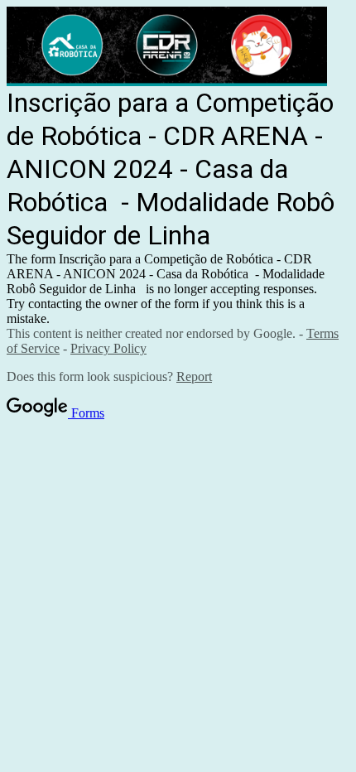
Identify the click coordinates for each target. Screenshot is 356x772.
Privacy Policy (108, 348)
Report (194, 376)
